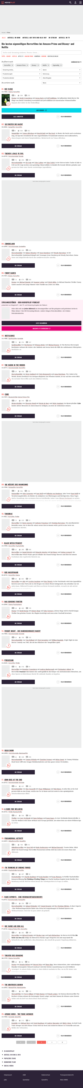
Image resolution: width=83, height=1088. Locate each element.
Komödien (37, 56)
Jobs (5, 1080)
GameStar (26, 1080)
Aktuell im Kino (14, 37)
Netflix (14, 56)
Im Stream (53, 37)
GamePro (45, 1080)
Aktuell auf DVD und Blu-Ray (34, 37)
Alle (4, 37)
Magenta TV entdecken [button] (40, 328)
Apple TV (20, 56)
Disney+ (8, 56)
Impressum (8, 1075)
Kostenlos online (53, 56)
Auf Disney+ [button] (40, 110)
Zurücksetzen (75, 62)
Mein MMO (64, 1080)
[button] (65, 116)
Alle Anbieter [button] (18, 117)
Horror (43, 56)
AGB (24, 1075)
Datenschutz (46, 1075)
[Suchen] (70, 2)
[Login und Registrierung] (75, 2)
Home (3, 32)
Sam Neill (74, 494)
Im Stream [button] (18, 146)
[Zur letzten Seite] (62, 1042)
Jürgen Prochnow (66, 498)
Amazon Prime (29, 56)
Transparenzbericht (67, 1075)
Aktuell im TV (64, 37)
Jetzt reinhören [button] (41, 323)
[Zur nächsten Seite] (51, 1042)
